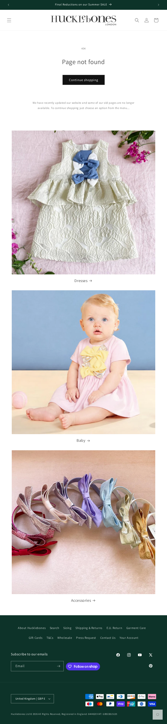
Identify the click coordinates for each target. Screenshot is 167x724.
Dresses (80, 280)
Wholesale (64, 638)
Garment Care (136, 628)
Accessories (81, 600)
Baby (81, 440)
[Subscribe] (58, 666)
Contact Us (108, 638)
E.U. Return (114, 628)
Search (54, 628)
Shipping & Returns (88, 628)
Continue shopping (83, 80)
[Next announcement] (158, 5)
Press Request (86, 638)
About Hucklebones (32, 628)
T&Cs (50, 638)
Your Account (129, 638)
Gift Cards (36, 638)
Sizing (67, 628)
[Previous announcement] (8, 5)
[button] (9, 20)
